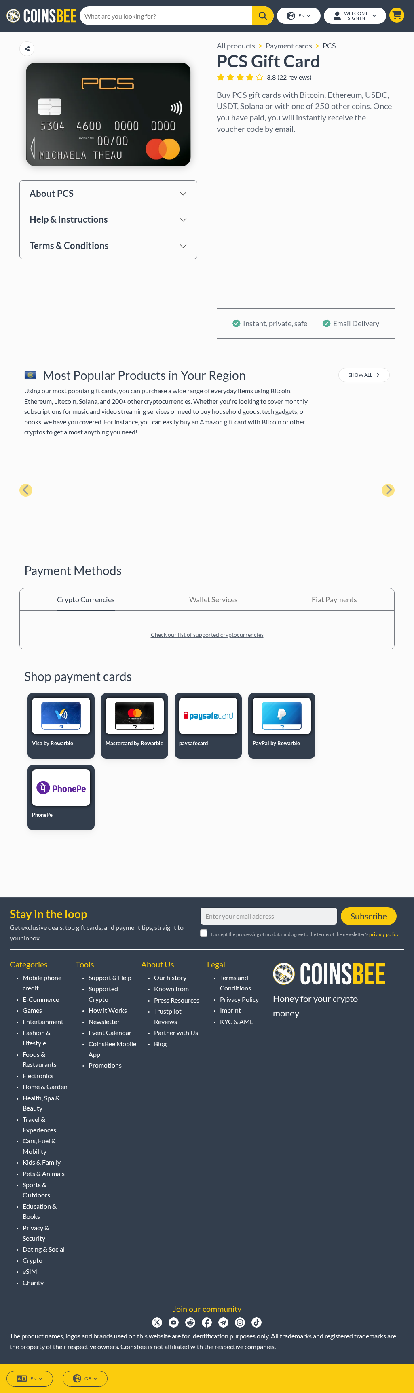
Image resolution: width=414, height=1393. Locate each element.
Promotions (105, 1065)
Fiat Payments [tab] (334, 599)
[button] (396, 15)
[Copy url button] (26, 48)
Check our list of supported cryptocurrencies (207, 634)
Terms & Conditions (69, 245)
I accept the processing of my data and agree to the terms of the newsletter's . (305, 934)
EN (301, 16)
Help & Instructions (69, 219)
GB (87, 1379)
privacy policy (383, 934)
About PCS (52, 193)
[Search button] (263, 15)
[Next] (388, 490)
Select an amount (244, 179)
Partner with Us (176, 1032)
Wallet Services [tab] (213, 599)
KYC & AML (236, 1021)
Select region (238, 145)
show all (361, 375)
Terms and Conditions (235, 983)
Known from (171, 989)
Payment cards (289, 45)
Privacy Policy (239, 999)
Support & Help (110, 977)
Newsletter (104, 1021)
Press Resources (176, 1000)
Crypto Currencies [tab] (86, 599)
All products (236, 45)
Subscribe (369, 916)
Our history (170, 977)
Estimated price (242, 214)
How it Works (108, 1010)
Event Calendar (110, 1032)
